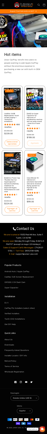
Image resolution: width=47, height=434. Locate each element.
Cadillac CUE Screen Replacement (19, 277)
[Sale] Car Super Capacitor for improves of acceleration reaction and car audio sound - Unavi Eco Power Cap (34, 119)
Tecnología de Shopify (32, 427)
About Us (9, 340)
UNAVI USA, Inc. (18, 427)
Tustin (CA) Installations (15, 319)
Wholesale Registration (14, 372)
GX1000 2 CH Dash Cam (15, 282)
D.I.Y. (7, 303)
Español (22, 411)
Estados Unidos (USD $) (22, 398)
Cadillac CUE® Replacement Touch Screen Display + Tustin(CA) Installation (11, 117)
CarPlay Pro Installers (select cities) (20, 308)
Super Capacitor (11, 288)
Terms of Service (12, 366)
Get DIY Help (10, 324)
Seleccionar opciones (12, 143)
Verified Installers (12, 314)
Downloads (9, 345)
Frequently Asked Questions (17, 350)
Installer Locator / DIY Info (16, 356)
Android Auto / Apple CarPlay (17, 271)
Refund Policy (10, 361)
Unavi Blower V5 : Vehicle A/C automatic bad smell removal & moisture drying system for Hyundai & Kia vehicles (34, 183)
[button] (3, 5)
